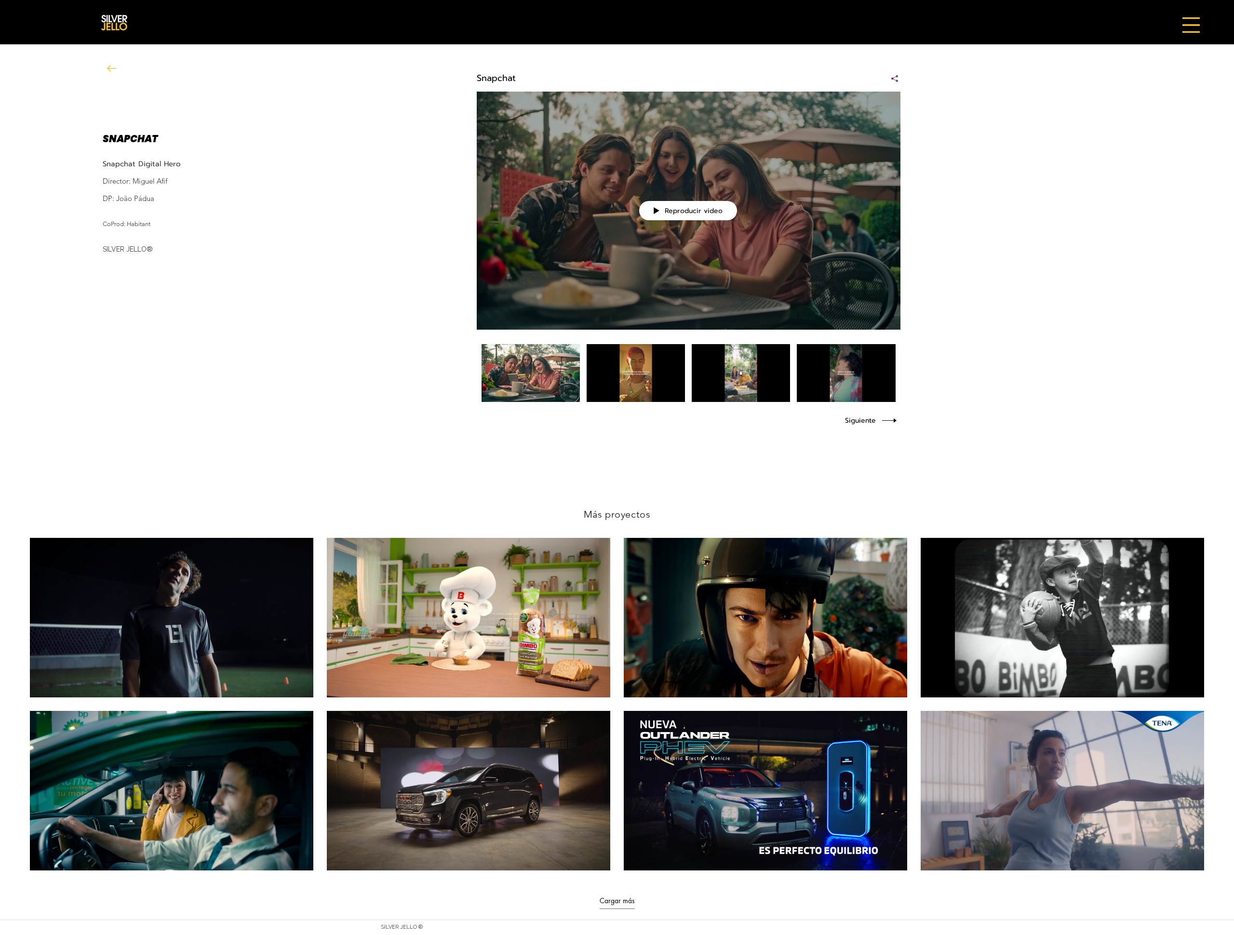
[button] (1191, 25)
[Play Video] (530, 373)
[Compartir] (891, 78)
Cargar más (617, 900)
